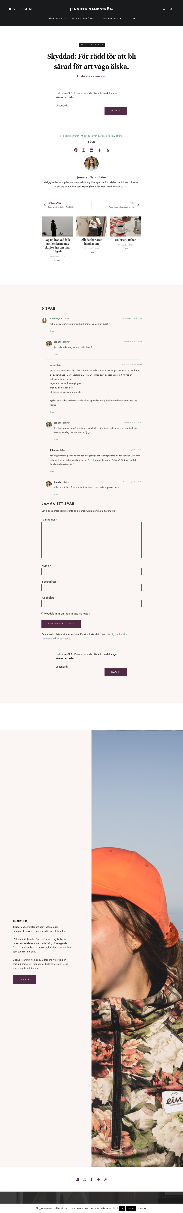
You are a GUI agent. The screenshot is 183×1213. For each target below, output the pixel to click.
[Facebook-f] (18, 9)
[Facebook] (75, 150)
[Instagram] (14, 9)
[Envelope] (30, 9)
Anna (53, 365)
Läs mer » (57, 260)
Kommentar (49, 520)
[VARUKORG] (164, 9)
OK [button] (122, 1208)
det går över (90, 136)
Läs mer (24, 979)
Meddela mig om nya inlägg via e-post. (67, 614)
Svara (52, 331)
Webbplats (47, 598)
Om (130, 18)
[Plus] (22, 9)
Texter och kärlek (92, 44)
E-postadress (50, 582)
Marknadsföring (84, 18)
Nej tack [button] (131, 1208)
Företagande (57, 18)
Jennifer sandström (91, 9)
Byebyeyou (56, 318)
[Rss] (26, 9)
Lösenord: (62, 106)
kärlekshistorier (106, 136)
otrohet (119, 136)
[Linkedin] (10, 9)
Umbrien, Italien (125, 240)
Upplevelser (110, 18)
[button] (171, 9)
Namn (46, 566)
